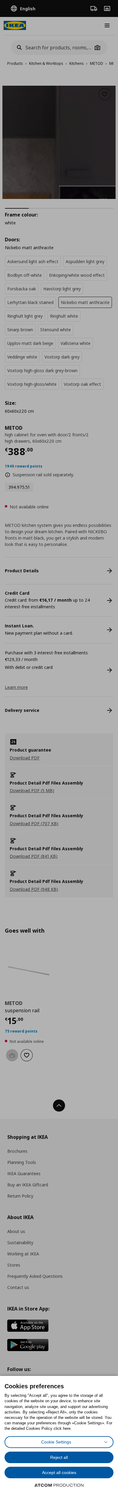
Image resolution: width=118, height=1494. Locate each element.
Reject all (59, 1457)
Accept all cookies (59, 1472)
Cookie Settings (56, 1441)
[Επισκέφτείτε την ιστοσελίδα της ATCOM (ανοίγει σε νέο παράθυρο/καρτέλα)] (59, 1485)
